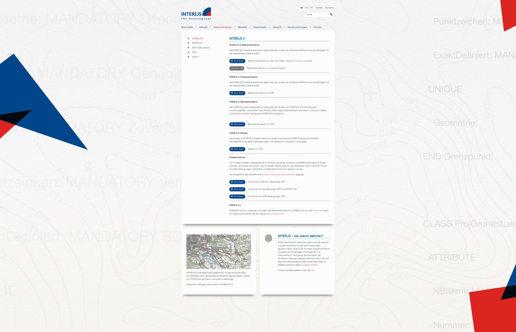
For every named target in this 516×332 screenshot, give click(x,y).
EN (312, 8)
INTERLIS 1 (197, 43)
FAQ (194, 52)
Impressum (329, 8)
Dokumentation (223, 27)
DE (301, 8)
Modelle (242, 27)
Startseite (187, 27)
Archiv (195, 56)
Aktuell (203, 27)
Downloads (259, 27)
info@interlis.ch (277, 213)
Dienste (277, 27)
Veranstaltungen (297, 27)
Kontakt (319, 8)
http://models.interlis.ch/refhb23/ (279, 174)
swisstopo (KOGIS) (309, 265)
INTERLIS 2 (197, 38)
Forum (317, 27)
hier (313, 270)
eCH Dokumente (200, 47)
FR (307, 8)
